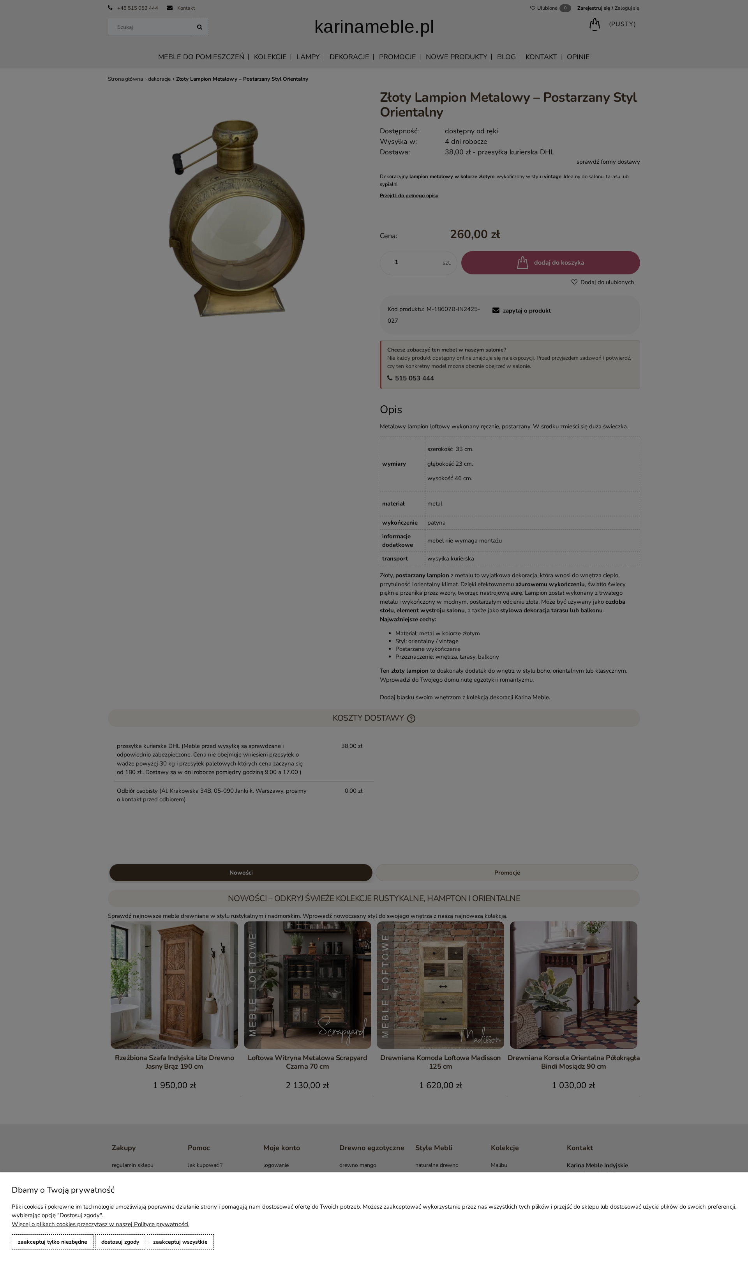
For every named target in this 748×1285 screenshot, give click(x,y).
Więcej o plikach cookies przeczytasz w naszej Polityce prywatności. (100, 1224)
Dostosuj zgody (120, 1242)
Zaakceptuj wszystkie (180, 1242)
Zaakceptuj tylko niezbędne (52, 1242)
